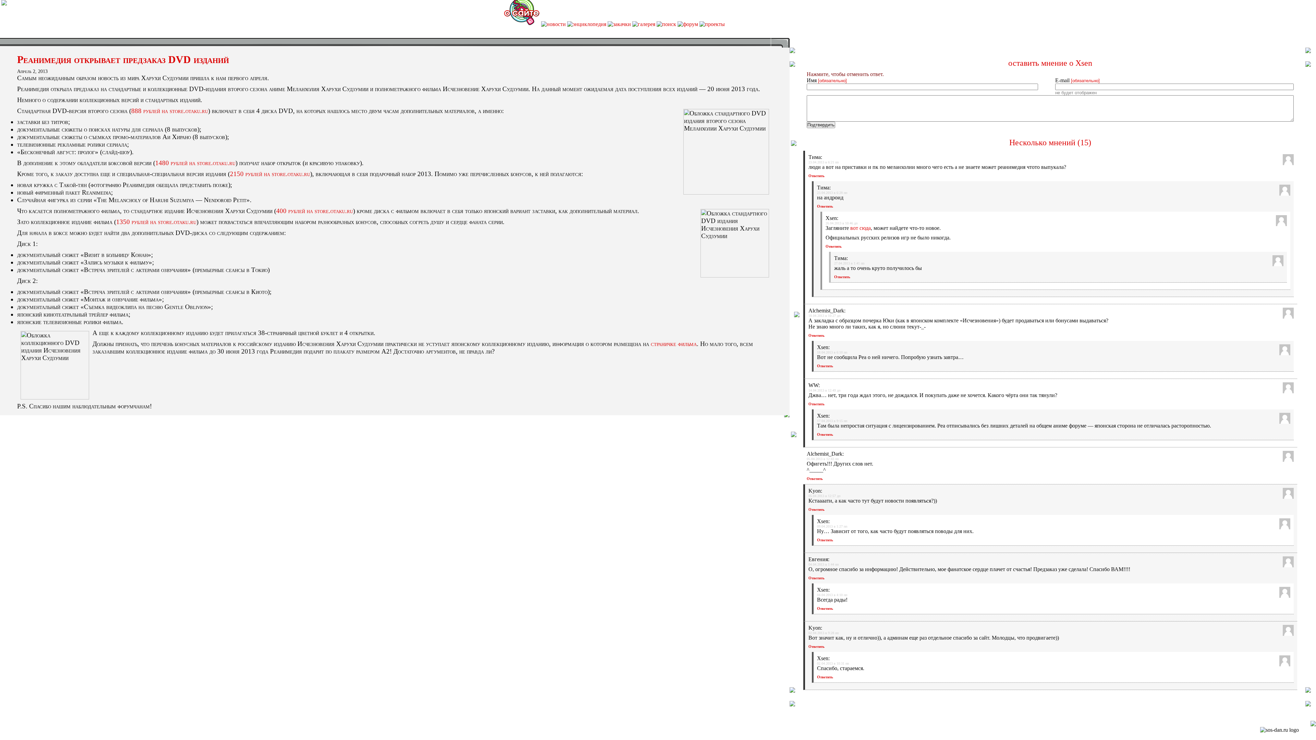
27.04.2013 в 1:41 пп (849, 263)
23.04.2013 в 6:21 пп (823, 162)
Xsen (1083, 63)
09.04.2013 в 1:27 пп (832, 526)
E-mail (1077, 80)
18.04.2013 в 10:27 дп (824, 316)
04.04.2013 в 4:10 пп (832, 595)
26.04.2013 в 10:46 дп (841, 223)
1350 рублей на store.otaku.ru (156, 221)
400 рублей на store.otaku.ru (314, 210)
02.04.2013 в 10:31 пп (833, 663)
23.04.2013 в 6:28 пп (832, 193)
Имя (827, 80)
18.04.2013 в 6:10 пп (832, 352)
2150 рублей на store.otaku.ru (270, 173)
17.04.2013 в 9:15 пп (832, 421)
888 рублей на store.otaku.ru (169, 110)
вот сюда (860, 228)
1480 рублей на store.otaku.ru (195, 162)
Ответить (816, 176)
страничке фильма (674, 343)
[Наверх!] (1313, 724)
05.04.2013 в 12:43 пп (823, 459)
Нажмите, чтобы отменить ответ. (845, 74)
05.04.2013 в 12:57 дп (824, 496)
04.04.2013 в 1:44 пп (823, 564)
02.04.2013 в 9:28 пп (823, 633)
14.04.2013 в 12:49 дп (824, 390)
